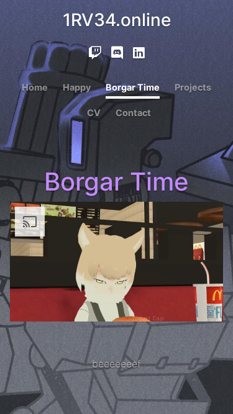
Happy (77, 87)
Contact (133, 112)
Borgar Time (133, 87)
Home (35, 87)
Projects (193, 87)
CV (94, 112)
